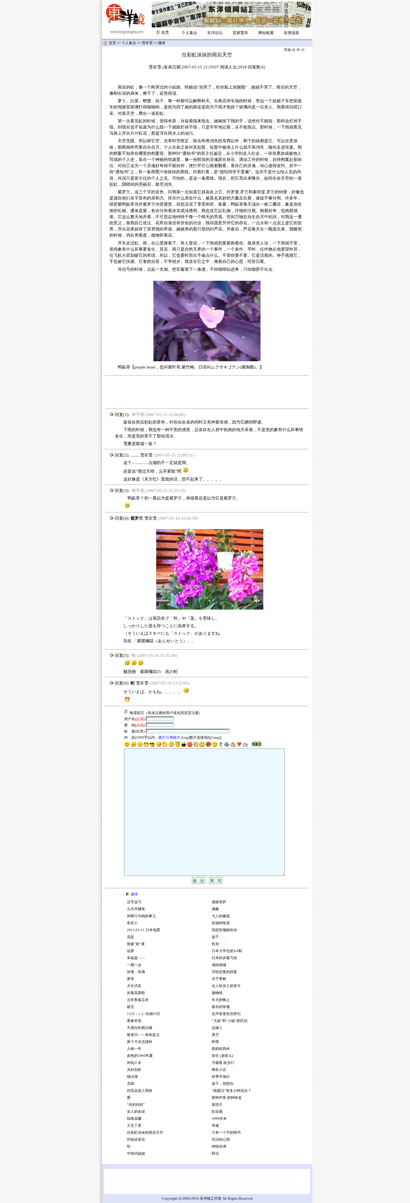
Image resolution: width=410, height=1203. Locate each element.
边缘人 (217, 1028)
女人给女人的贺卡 (226, 986)
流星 (130, 937)
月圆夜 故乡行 (223, 1063)
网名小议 (219, 1070)
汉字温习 (134, 902)
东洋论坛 (215, 33)
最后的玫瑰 (221, 1007)
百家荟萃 (240, 33)
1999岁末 (219, 1119)
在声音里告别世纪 (226, 1014)
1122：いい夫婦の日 (143, 1014)
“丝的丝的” (136, 1105)
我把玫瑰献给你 (224, 930)
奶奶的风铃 (221, 1049)
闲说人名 (134, 1063)
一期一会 (134, 965)
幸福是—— (136, 958)
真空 (215, 1035)
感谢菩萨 (219, 902)
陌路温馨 (134, 1119)
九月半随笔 (136, 909)
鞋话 (215, 1154)
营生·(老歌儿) (222, 1056)
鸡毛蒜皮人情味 (139, 1091)
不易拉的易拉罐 (139, 1028)
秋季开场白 (221, 1077)
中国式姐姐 (136, 1154)
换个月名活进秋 (139, 1042)
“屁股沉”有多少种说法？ (232, 1091)
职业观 (217, 1112)
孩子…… (219, 937)
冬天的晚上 (221, 1000)
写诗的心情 (221, 1140)
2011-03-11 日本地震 (143, 930)
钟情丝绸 (219, 1147)
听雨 (215, 1042)
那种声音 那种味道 (227, 1098)
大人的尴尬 (221, 916)
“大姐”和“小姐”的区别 (229, 1021)
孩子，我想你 (222, 1084)
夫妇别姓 (134, 1070)
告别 (215, 944)
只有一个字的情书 (226, 1133)
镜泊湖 (132, 1077)
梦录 (130, 979)
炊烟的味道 (221, 923)
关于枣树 (219, 979)
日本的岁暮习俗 (224, 958)
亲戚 (215, 1126)
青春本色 (134, 1021)
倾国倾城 (219, 965)
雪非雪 (147, 43)
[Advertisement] (206, 392)
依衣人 (132, 923)
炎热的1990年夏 (140, 1056)
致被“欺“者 (136, 944)
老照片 (217, 1105)
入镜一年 (134, 1049)
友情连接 (291, 33)
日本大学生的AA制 (227, 951)
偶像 (215, 909)
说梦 (130, 951)
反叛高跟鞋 (136, 993)
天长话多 (134, 986)
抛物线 (217, 993)
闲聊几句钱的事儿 (141, 916)
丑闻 (130, 1084)
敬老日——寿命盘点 (143, 1035)
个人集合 (189, 33)
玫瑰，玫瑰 (136, 972)
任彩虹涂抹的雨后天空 (145, 1133)
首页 (112, 43)
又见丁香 (134, 1126)
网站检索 (266, 33)
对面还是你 (136, 1140)
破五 (130, 1007)
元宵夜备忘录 (138, 1000)
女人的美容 (136, 1112)
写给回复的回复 (224, 972)
